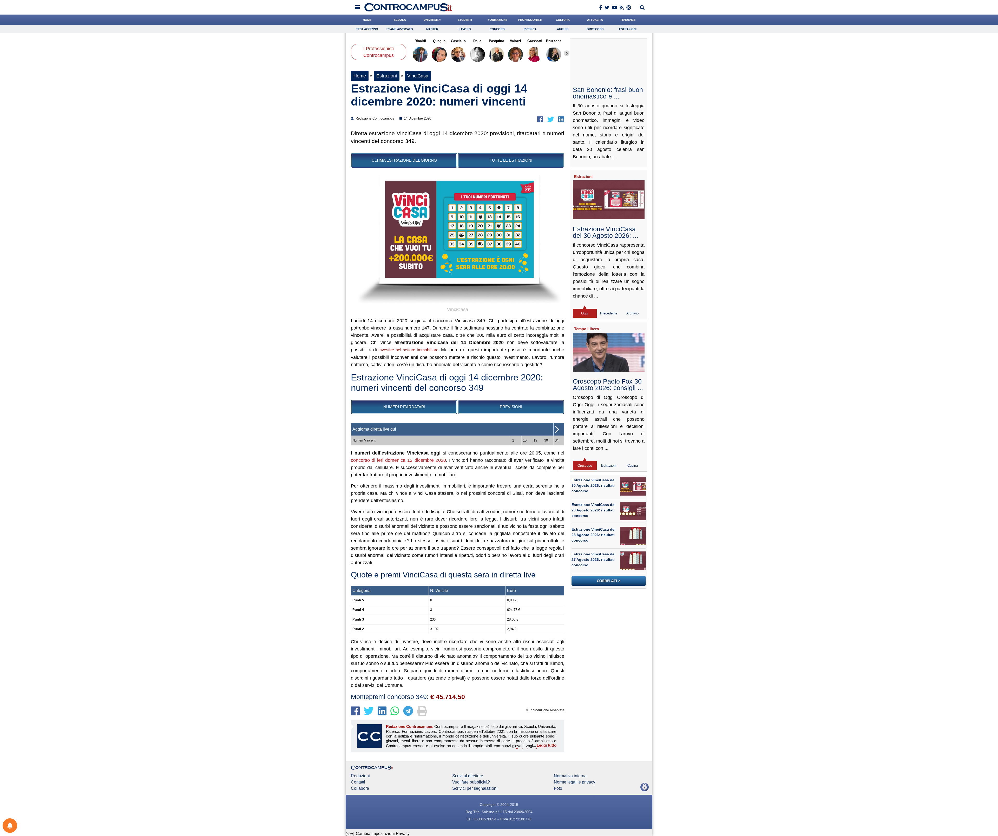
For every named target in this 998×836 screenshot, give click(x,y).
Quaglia (439, 41)
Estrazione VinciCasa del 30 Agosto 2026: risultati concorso (593, 485)
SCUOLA (400, 19)
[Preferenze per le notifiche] (10, 825)
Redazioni (360, 776)
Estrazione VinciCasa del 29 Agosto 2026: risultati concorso (593, 510)
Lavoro (465, 29)
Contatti (358, 782)
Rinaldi (420, 41)
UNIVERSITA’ (432, 19)
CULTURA (563, 19)
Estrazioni (627, 29)
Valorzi (515, 41)
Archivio (632, 313)
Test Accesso (367, 29)
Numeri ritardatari (404, 407)
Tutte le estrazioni (511, 160)
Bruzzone (553, 41)
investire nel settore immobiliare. (408, 350)
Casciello (458, 41)
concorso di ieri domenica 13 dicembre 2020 (398, 460)
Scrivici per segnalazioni (474, 788)
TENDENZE (627, 19)
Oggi (584, 313)
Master (432, 29)
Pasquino (496, 41)
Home (359, 75)
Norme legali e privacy (574, 782)
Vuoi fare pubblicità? (471, 782)
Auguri (562, 29)
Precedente (608, 313)
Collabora (360, 788)
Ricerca (530, 29)
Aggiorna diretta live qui (374, 429)
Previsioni (511, 407)
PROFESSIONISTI (530, 19)
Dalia (477, 41)
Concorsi (497, 29)
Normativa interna (570, 776)
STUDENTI (465, 19)
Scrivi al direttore (467, 776)
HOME (367, 19)
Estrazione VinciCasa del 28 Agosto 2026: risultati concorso (593, 534)
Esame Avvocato (399, 29)
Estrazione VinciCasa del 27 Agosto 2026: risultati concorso (593, 559)
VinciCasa (417, 75)
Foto (558, 788)
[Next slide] (566, 53)
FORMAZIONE (497, 19)
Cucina (632, 466)
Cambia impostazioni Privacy (383, 833)
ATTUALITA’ (595, 19)
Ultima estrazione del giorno (404, 160)
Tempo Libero (586, 329)
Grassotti (534, 41)
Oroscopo (595, 29)
